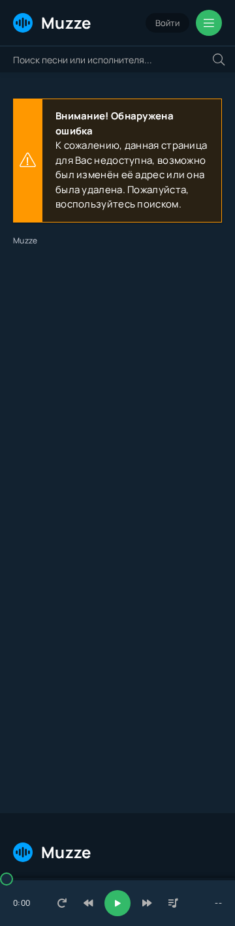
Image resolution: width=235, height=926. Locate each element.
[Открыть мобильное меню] (209, 23)
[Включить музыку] (117, 903)
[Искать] (219, 59)
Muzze (66, 22)
